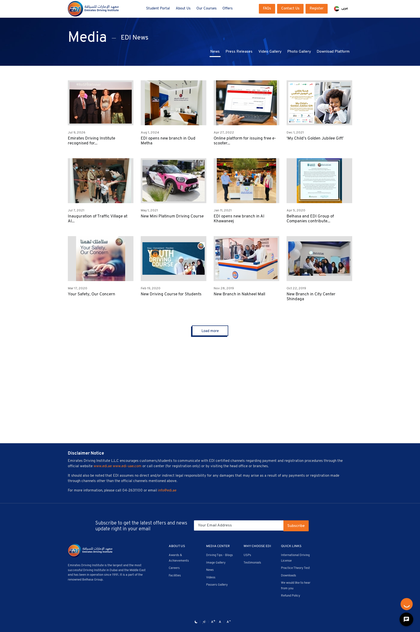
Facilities (175, 575)
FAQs (267, 8)
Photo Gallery (299, 52)
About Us (183, 8)
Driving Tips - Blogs (219, 555)
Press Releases (239, 52)
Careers (174, 568)
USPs (247, 555)
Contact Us (290, 8)
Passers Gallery (217, 584)
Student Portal (158, 8)
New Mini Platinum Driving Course (172, 216)
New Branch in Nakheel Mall (239, 294)
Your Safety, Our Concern (91, 294)
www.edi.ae (103, 466)
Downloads (288, 575)
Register (317, 8)
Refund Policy (290, 595)
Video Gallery (269, 52)
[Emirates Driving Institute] (93, 9)
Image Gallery (216, 562)
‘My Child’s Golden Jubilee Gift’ (315, 138)
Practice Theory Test (295, 568)
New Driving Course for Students (171, 294)
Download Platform (333, 52)
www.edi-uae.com (127, 466)
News (215, 52)
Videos (210, 577)
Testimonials (252, 562)
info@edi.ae (167, 490)
